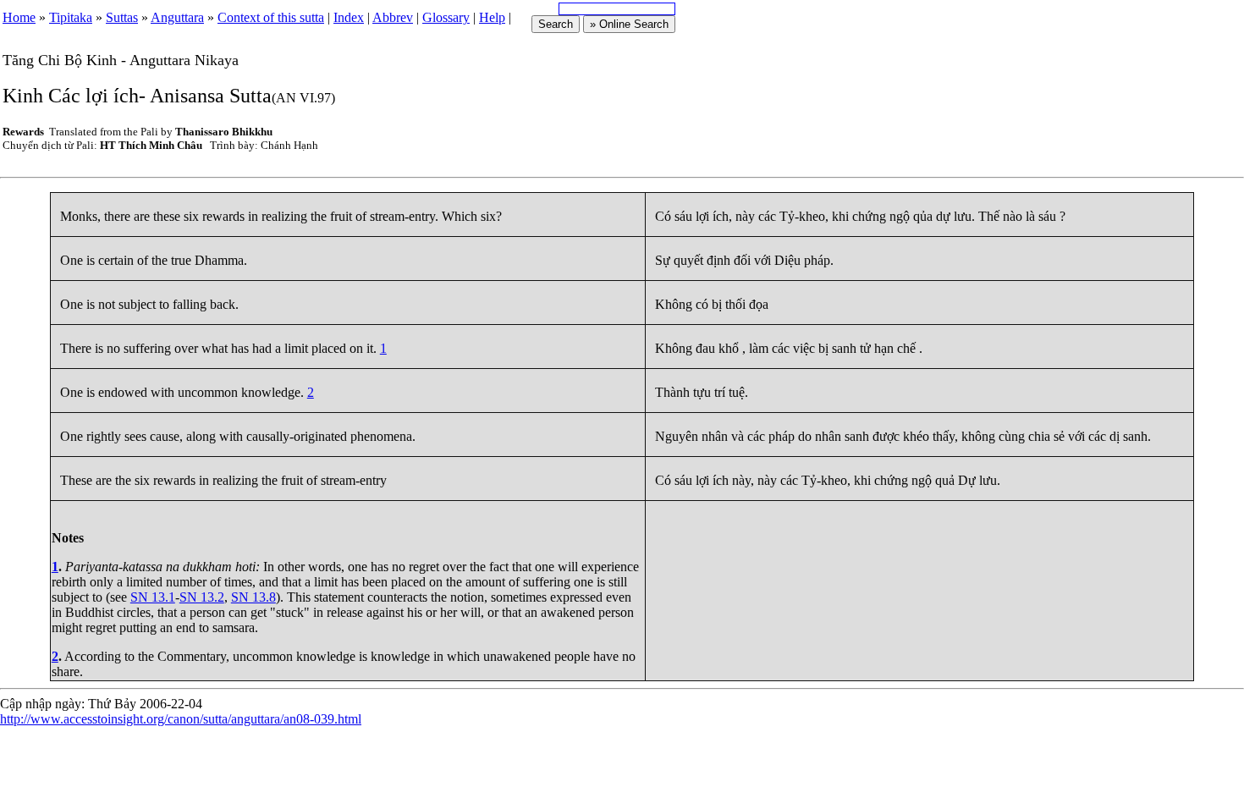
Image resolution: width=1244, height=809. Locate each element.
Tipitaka (70, 17)
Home (19, 17)
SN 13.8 (253, 597)
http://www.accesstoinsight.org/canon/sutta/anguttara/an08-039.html (180, 719)
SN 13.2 (201, 597)
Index (348, 17)
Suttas (122, 17)
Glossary (446, 17)
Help (492, 17)
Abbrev (392, 17)
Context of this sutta (270, 17)
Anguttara (177, 17)
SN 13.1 (152, 597)
